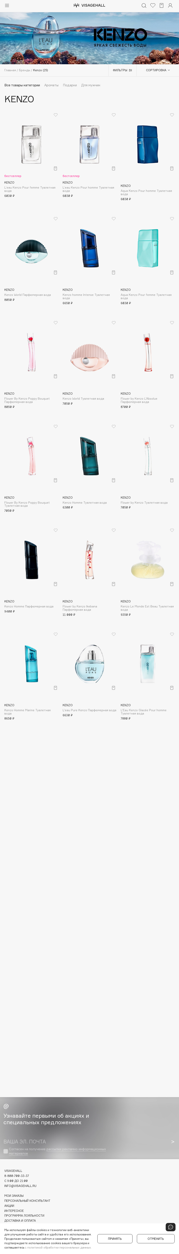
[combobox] (156, 70)
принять (115, 1238)
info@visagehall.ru (20, 1186)
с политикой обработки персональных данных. (58, 1247)
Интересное (14, 1210)
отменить (156, 1238)
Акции (9, 1205)
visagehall (13, 1170)
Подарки (70, 85)
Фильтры (120, 70)
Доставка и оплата (20, 1220)
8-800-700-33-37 (16, 1176)
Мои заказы (14, 1195)
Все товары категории (22, 85)
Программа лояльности (24, 1215)
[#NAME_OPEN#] (171, 1227)
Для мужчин (90, 85)
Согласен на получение (57, 1151)
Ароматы (51, 85)
